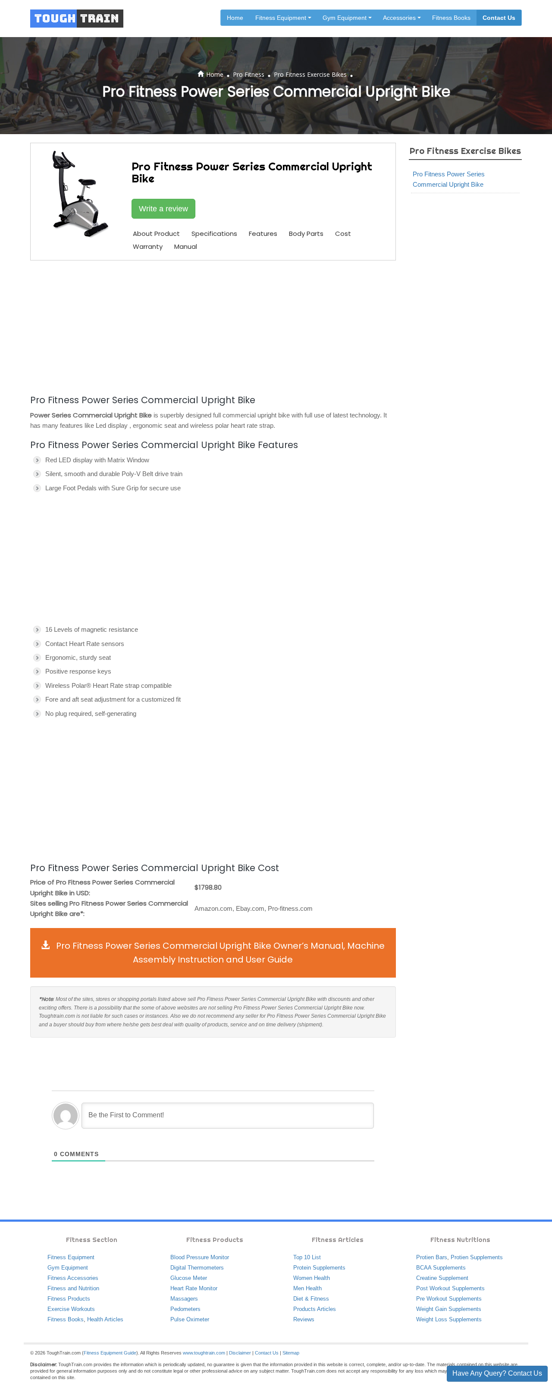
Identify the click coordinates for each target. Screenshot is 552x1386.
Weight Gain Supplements (448, 1309)
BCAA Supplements (441, 1267)
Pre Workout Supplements (449, 1298)
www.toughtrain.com (204, 1352)
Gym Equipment (67, 1267)
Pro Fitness (248, 74)
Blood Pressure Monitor (199, 1257)
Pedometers (185, 1309)
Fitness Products (68, 1298)
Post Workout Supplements (450, 1288)
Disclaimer (240, 1352)
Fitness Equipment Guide (110, 1352)
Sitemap (290, 1352)
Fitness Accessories (72, 1278)
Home (235, 17)
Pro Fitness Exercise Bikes (310, 74)
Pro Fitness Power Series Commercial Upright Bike (449, 179)
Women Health (311, 1278)
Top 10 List (307, 1257)
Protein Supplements (319, 1267)
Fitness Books (451, 17)
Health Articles (105, 1319)
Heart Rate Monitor (193, 1288)
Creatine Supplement (442, 1278)
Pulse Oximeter (189, 1319)
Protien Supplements (477, 1257)
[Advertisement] (213, 326)
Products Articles (314, 1309)
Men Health (307, 1288)
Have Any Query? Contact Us (497, 1373)
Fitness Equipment (70, 1257)
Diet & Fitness (311, 1298)
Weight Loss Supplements (449, 1319)
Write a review (163, 208)
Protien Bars (431, 1257)
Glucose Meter (188, 1278)
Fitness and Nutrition (73, 1288)
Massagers (184, 1298)
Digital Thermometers (197, 1267)
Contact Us (499, 17)
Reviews (303, 1319)
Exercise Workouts (71, 1309)
